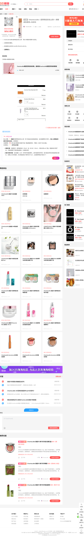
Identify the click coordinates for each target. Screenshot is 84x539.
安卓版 (61, 516)
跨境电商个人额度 (38, 518)
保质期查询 (77, 120)
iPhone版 (62, 518)
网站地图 (13, 523)
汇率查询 (36, 523)
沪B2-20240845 (48, 532)
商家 (13, 9)
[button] (14, 4)
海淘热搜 (51, 518)
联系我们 (26, 518)
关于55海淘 (14, 516)
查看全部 (58, 376)
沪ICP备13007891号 (26, 532)
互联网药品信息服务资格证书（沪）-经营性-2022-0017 (64, 532)
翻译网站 (69, 120)
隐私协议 (13, 518)
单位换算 (77, 114)
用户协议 (13, 521)
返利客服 (26, 521)
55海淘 (4, 4)
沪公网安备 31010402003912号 (49, 535)
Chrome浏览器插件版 (65, 521)
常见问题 (26, 516)
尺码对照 (69, 114)
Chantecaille (28, 26)
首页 (1, 14)
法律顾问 (26, 523)
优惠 (6, 9)
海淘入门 (51, 516)
